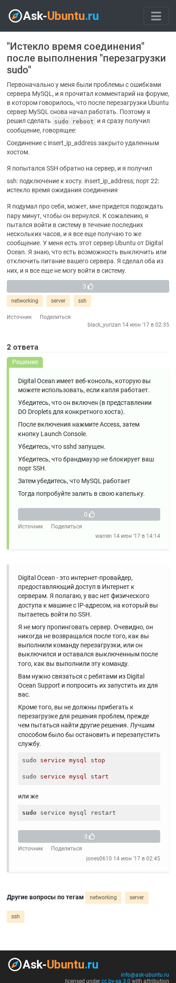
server (58, 301)
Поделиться (55, 317)
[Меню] (156, 16)
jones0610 (99, 858)
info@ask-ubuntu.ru (145, 975)
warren (103, 536)
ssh (82, 301)
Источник (19, 317)
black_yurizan (104, 325)
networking (24, 301)
